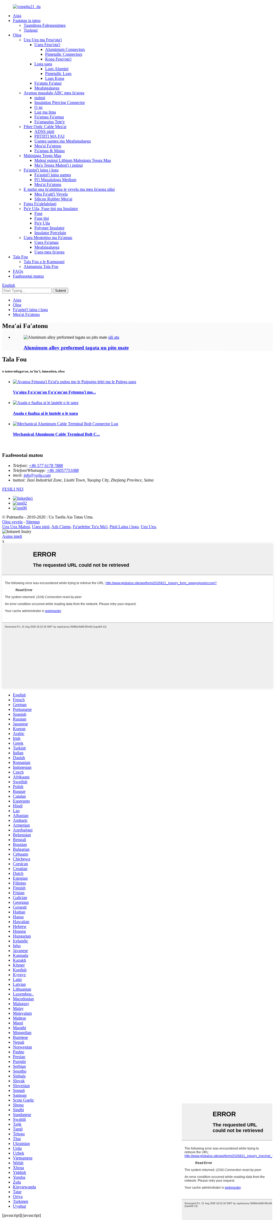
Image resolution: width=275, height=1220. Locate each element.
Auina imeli (12, 536)
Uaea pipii (40, 526)
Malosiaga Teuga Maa (42, 155)
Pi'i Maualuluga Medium (55, 179)
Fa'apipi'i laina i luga (41, 170)
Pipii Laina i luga (124, 526)
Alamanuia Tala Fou (41, 266)
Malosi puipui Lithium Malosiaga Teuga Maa (72, 160)
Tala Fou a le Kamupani (44, 261)
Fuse (38, 213)
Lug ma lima (45, 112)
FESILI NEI (12, 489)
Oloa (17, 35)
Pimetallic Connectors (63, 54)
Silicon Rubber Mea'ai (53, 199)
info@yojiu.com (37, 475)
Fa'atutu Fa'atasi (47, 83)
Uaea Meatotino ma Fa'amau (48, 237)
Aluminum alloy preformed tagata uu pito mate (76, 347)
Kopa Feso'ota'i (58, 59)
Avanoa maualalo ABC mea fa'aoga (54, 93)
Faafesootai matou (28, 276)
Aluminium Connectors (65, 49)
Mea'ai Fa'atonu (47, 146)
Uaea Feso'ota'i (47, 44)
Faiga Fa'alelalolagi (40, 204)
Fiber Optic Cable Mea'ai (45, 126)
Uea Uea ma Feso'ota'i (43, 40)
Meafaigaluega (46, 88)
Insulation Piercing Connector (59, 102)
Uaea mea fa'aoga (49, 252)
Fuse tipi (41, 218)
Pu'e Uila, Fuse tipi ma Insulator (51, 208)
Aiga (17, 15)
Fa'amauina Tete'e (49, 122)
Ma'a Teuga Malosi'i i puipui (58, 165)
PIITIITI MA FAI (49, 136)
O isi (38, 107)
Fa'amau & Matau (49, 150)
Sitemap (33, 522)
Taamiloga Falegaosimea (45, 25)
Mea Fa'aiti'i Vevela (51, 194)
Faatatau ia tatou (27, 20)
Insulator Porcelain (50, 232)
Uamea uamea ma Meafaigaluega (62, 141)
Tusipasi (31, 30)
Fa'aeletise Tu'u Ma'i (90, 526)
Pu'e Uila (42, 223)
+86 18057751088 (63, 470)
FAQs (18, 271)
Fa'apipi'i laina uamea (52, 175)
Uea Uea (148, 526)
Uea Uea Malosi (16, 526)
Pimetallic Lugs (58, 73)
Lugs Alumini (56, 68)
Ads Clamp (61, 526)
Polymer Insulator (49, 228)
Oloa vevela (12, 522)
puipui (39, 97)
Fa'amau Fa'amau (49, 117)
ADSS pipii (44, 131)
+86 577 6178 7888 (46, 465)
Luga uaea (43, 64)
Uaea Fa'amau (46, 242)
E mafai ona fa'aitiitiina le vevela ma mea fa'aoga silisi (69, 189)
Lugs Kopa (54, 78)
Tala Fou (20, 257)
